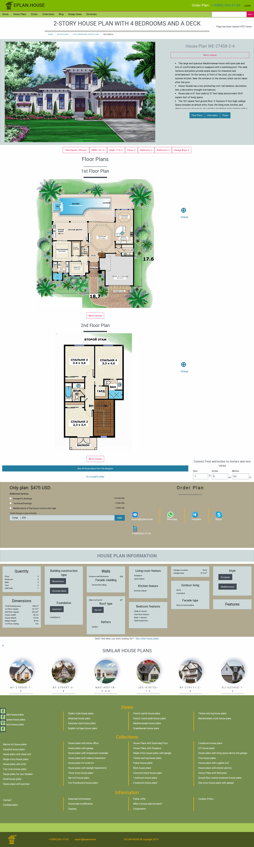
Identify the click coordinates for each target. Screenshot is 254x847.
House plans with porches (16, 784)
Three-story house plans (80, 773)
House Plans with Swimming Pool (150, 743)
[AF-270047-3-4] (63, 671)
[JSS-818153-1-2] (148, 671)
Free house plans (207, 758)
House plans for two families (18, 774)
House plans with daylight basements (87, 768)
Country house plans (13, 724)
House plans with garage (80, 748)
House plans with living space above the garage (222, 753)
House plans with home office (83, 743)
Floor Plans (197, 115)
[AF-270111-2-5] (190, 671)
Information (212, 115)
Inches (215, 471)
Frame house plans (142, 763)
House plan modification (80, 803)
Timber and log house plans (212, 713)
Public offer (139, 798)
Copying (72, 808)
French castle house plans (146, 713)
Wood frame (58, 581)
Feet (195, 471)
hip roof (97, 609)
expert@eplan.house (142, 519)
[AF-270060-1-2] (21, 671)
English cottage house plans (82, 728)
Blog (61, 14)
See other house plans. (147, 638)
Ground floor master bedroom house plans (219, 777)
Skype (218, 519)
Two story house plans (14, 769)
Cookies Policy (206, 798)
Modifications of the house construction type (34, 508)
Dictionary (91, 14)
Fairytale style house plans (82, 723)
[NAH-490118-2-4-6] (106, 671)
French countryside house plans (149, 718)
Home (5, 14)
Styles (34, 14)
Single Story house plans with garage (152, 753)
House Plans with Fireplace (147, 748)
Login (247, 5)
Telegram (196, 519)
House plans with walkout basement (87, 758)
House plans (19, 14)
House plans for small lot (81, 763)
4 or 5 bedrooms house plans (86, 34)
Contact (7, 800)
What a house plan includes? (147, 803)
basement (56, 609)
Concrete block (59, 590)
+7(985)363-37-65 (141, 533)
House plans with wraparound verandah (88, 753)
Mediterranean (227, 586)
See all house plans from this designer (95, 468)
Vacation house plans (14, 749)
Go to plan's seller (95, 476)
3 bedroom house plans (210, 743)
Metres (235, 471)
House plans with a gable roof (213, 763)
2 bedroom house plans (145, 782)
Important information (79, 798)
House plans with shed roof (17, 754)
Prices (225, 115)
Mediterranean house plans (147, 723)
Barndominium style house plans (214, 718)
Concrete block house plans (147, 773)
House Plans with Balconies (212, 773)
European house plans (14, 719)
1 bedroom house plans (145, 777)
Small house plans (12, 779)
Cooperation (139, 808)
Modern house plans (13, 714)
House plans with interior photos (215, 768)
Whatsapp (172, 519)
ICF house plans (206, 748)
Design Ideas (75, 14)
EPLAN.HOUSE (29, 5)
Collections (48, 14)
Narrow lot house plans (15, 744)
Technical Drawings (22, 503)
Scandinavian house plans (146, 728)
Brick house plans (142, 768)
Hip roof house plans (78, 777)
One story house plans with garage (216, 782)
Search (250, 14)
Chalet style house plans (80, 713)
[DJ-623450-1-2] (233, 671)
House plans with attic (14, 764)
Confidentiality (10, 805)
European (225, 577)
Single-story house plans (15, 759)
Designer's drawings (22, 498)
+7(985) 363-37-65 (225, 5)
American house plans (79, 718)
